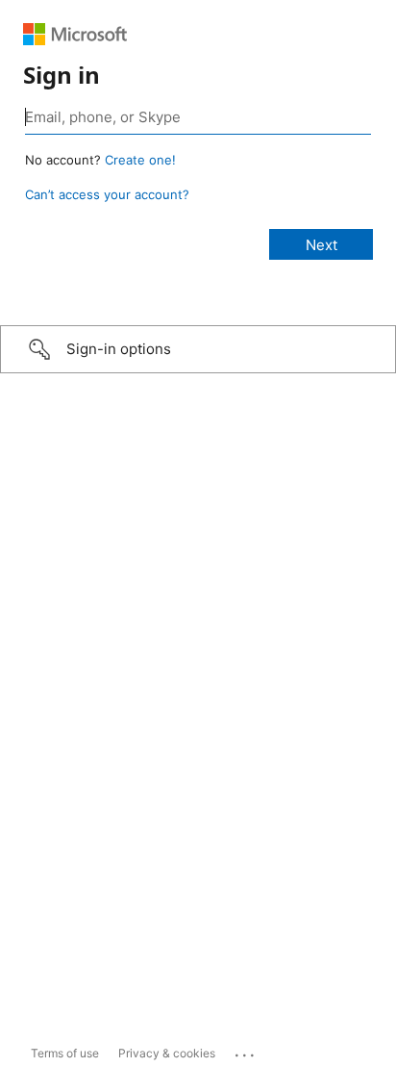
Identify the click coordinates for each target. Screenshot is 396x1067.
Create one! (140, 159)
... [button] (246, 1050)
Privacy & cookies (166, 1053)
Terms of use (65, 1053)
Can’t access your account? (107, 194)
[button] (198, 349)
